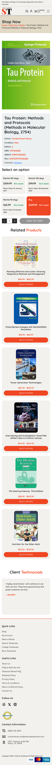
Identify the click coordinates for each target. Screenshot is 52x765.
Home (4, 25)
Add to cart (35, 220)
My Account (7, 635)
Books (22, 25)
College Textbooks (10, 647)
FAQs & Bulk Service (11, 667)
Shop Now (13, 25)
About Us (6, 663)
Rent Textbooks (9, 651)
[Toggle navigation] (48, 11)
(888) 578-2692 (14, 731)
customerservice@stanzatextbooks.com (26, 737)
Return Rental (8, 639)
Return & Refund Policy (12, 687)
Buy (30, 200)
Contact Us (7, 691)
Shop (4, 631)
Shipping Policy (9, 675)
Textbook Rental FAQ (11, 671)
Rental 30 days (10, 200)
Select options (26, 284)
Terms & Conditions (10, 683)
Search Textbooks (10, 643)
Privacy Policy (8, 679)
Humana (18, 162)
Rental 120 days (36, 178)
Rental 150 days (11, 178)
